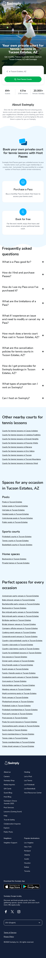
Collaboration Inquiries (12, 824)
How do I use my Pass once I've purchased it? (20, 288)
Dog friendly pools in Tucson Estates (17, 665)
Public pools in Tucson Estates (15, 522)
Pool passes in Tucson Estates (14, 718)
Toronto (27, 871)
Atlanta (27, 855)
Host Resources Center (33, 793)
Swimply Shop (9, 780)
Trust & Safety (9, 820)
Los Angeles (28, 843)
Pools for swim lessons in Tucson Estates (19, 722)
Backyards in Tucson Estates (14, 559)
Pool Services (9, 807)
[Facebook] (6, 912)
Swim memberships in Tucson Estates (18, 734)
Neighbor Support (10, 843)
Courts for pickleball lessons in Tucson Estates (21, 652)
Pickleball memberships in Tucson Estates (20, 709)
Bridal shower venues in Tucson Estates (19, 624)
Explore (6, 828)
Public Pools (8, 832)
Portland (27, 851)
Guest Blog (8, 793)
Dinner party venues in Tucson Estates (18, 661)
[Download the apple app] (12, 886)
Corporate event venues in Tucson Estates (20, 636)
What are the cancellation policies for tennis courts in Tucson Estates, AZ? (17, 351)
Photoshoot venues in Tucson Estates (17, 701)
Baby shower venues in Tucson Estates (18, 600)
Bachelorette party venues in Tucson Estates (21, 604)
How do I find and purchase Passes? (18, 274)
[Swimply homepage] (23, 3)
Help (5, 816)
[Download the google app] (31, 886)
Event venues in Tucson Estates (15, 669)
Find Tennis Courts (24, 79)
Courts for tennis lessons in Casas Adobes (20, 431)
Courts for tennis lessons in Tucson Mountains (21, 459)
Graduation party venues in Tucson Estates (20, 677)
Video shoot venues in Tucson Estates (18, 746)
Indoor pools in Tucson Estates (15, 506)
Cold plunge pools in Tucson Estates (17, 518)
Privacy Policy (9, 937)
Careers (7, 776)
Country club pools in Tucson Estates (17, 644)
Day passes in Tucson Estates (14, 657)
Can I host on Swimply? (16, 398)
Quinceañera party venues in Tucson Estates (21, 726)
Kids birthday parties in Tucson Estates (18, 685)
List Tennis (28, 780)
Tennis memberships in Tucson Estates (18, 742)
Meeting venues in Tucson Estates (16, 689)
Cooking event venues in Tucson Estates (19, 632)
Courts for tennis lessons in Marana (17, 447)
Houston (27, 863)
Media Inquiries (9, 784)
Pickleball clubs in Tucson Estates (16, 705)
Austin (26, 859)
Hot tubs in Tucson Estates (13, 510)
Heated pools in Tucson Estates (15, 514)
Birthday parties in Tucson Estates (16, 620)
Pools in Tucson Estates (12, 502)
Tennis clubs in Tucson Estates (15, 738)
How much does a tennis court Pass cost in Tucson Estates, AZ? (20, 335)
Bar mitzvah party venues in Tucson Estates (20, 612)
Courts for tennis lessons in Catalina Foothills (21, 435)
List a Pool (28, 776)
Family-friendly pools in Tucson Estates (19, 673)
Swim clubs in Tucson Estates (14, 730)
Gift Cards (7, 789)
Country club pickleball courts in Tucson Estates (22, 640)
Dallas (26, 867)
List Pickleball (29, 784)
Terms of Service (10, 932)
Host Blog (7, 797)
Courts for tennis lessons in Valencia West (20, 463)
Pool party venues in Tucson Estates (17, 713)
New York (27, 847)
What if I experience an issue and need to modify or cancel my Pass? (21, 319)
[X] (12, 912)
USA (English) (10, 923)
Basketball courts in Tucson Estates (17, 544)
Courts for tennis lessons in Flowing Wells (20, 443)
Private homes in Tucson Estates (15, 563)
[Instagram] (19, 912)
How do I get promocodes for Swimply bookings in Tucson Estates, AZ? (19, 369)
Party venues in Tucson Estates (15, 697)
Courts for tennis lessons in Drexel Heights (20, 439)
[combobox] (23, 71)
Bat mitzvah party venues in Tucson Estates (20, 616)
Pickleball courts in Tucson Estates (16, 536)
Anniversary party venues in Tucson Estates (20, 596)
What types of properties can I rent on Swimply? (20, 385)
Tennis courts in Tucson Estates (15, 540)
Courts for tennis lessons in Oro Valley (18, 451)
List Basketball (29, 789)
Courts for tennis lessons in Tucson (16, 455)
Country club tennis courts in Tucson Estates (20, 648)
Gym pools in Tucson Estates (14, 681)
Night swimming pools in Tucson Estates (19, 693)
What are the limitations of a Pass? (19, 303)
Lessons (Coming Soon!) (13, 811)
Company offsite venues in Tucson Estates (20, 628)
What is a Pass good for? (16, 262)
